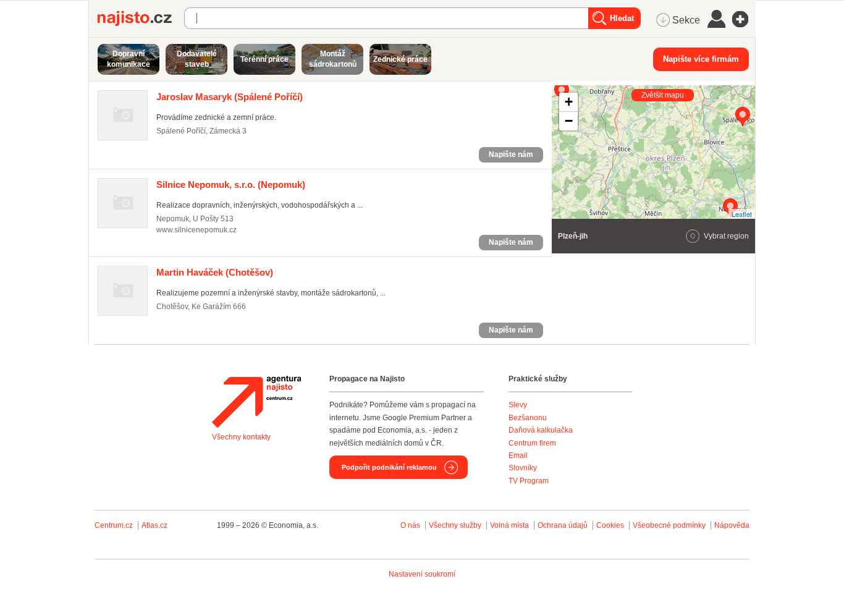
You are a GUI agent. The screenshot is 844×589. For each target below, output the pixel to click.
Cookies (610, 525)
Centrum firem (532, 443)
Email (518, 455)
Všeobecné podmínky (669, 525)
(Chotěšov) (214, 272)
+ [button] (569, 101)
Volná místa (509, 525)
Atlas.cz (154, 525)
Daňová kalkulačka (541, 430)
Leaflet (742, 214)
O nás (410, 525)
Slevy (518, 404)
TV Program (529, 481)
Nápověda (731, 525)
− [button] (569, 121)
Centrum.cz (114, 525)
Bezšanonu (528, 417)
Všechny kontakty (241, 437)
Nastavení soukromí (422, 574)
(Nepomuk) (230, 184)
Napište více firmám (701, 59)
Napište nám (511, 154)
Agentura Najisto (256, 402)
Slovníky (523, 468)
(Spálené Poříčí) (229, 96)
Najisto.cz (141, 18)
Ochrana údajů (563, 525)
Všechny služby (456, 525)
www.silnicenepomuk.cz (196, 230)
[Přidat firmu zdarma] (744, 19)
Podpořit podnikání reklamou (389, 467)
